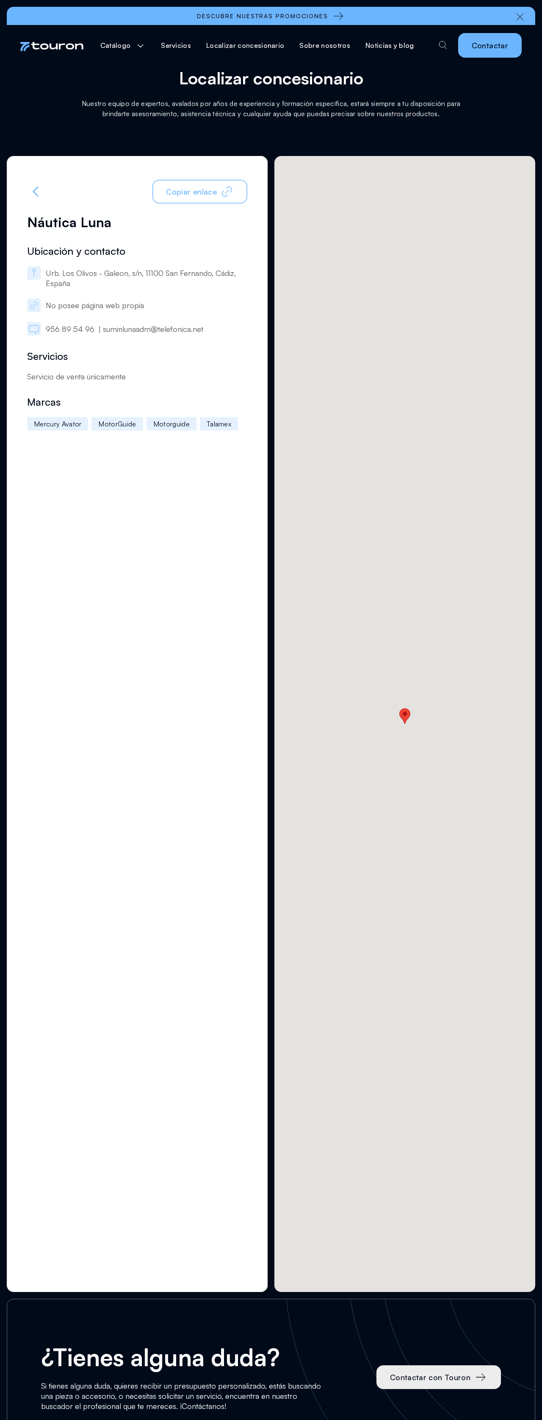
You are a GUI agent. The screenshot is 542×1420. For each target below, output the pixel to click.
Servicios (176, 45)
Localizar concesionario (245, 45)
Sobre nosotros (324, 45)
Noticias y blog (389, 45)
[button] (123, 45)
